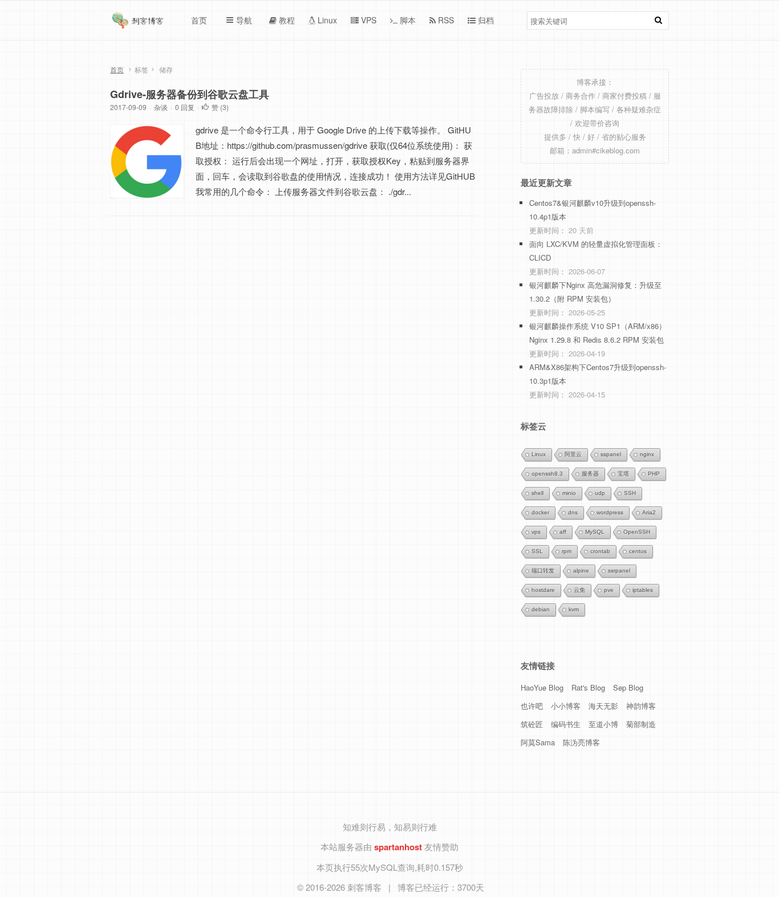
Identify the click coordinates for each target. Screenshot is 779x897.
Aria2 (649, 512)
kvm (574, 609)
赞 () (220, 107)
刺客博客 (365, 887)
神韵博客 (641, 705)
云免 (579, 590)
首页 (117, 69)
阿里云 (573, 454)
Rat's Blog (588, 687)
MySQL (594, 532)
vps (536, 532)
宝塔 (623, 473)
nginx (647, 454)
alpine (581, 570)
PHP (654, 473)
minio (569, 493)
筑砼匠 (532, 724)
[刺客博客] (139, 23)
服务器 (590, 473)
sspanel (611, 454)
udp (600, 493)
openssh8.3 (547, 473)
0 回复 (184, 107)
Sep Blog (628, 687)
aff (562, 532)
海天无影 (603, 705)
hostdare (543, 590)
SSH (630, 493)
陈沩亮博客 (581, 742)
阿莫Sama (538, 742)
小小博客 (566, 705)
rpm (566, 551)
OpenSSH (636, 532)
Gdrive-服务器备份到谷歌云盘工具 (189, 94)
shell (537, 493)
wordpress (610, 512)
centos (638, 551)
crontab (600, 551)
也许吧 (532, 705)
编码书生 (566, 724)
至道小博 (603, 724)
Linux (538, 454)
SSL (537, 551)
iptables (642, 590)
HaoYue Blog (542, 687)
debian (540, 609)
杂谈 (161, 107)
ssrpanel (619, 570)
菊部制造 (641, 724)
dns (573, 512)
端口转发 (542, 570)
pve (609, 590)
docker (540, 512)
